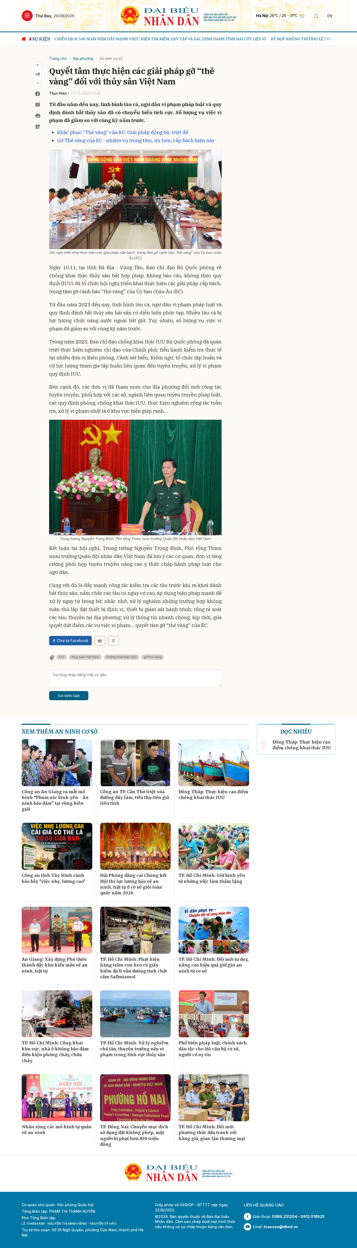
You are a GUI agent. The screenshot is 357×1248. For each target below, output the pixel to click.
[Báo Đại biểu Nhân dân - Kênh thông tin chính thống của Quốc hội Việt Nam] (178, 15)
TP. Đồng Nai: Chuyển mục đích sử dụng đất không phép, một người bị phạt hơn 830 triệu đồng (134, 1135)
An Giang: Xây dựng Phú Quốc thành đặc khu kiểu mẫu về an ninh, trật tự (55, 965)
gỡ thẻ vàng (153, 657)
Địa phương (83, 58)
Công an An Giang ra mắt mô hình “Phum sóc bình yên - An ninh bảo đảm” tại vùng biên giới (55, 800)
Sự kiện (41, 39)
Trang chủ (58, 58)
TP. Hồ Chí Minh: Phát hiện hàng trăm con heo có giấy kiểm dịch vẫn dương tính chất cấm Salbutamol (133, 968)
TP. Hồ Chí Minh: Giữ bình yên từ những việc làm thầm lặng (212, 878)
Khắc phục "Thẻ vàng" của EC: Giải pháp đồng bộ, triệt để (122, 132)
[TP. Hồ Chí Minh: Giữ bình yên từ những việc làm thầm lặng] (214, 846)
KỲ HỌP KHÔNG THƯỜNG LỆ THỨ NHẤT (306, 39)
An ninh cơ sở (111, 58)
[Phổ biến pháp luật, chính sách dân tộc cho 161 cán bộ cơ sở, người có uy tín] (214, 1013)
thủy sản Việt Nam (85, 657)
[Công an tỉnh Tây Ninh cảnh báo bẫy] (57, 846)
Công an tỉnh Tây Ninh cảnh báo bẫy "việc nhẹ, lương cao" (53, 878)
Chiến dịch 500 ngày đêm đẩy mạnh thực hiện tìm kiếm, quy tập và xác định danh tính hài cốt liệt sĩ (158, 39)
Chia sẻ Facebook (72, 640)
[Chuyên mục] (27, 15)
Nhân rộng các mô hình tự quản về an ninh (57, 1129)
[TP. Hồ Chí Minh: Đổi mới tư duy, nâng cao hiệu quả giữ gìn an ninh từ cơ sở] (214, 930)
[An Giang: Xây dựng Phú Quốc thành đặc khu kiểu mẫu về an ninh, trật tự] (57, 930)
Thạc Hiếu (58, 93)
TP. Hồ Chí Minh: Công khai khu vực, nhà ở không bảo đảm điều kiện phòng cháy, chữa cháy (55, 1051)
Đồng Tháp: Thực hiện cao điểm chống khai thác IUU (213, 794)
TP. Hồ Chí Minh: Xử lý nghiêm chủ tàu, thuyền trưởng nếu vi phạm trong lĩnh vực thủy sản (134, 1048)
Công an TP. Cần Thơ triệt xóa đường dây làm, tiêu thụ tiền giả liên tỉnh (134, 797)
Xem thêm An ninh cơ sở (59, 731)
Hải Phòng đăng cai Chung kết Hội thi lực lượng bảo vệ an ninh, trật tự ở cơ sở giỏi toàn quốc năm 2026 (133, 884)
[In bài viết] (37, 116)
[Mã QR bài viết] (37, 127)
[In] (99, 640)
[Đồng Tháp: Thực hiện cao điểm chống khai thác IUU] (214, 762)
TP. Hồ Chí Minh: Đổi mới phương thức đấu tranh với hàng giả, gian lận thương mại (212, 1132)
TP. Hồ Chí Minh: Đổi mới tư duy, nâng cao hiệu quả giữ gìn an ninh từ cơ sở (213, 965)
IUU (61, 657)
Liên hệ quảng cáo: (264, 1205)
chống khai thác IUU (121, 657)
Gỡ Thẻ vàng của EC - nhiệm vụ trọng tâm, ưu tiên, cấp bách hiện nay (136, 140)
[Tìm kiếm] (316, 15)
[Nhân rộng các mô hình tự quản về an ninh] (57, 1097)
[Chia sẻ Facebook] (37, 94)
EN (329, 16)
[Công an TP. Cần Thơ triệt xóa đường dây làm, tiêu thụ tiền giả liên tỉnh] (135, 762)
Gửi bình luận (69, 695)
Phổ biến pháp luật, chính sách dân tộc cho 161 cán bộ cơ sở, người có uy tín (213, 1048)
